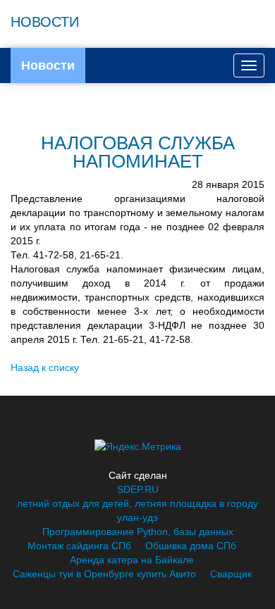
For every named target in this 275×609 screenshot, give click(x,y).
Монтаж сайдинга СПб (79, 545)
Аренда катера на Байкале (132, 559)
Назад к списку (45, 367)
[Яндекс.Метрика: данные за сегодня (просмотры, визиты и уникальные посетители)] (137, 446)
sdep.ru (138, 489)
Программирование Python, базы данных (137, 531)
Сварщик (231, 573)
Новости (48, 65)
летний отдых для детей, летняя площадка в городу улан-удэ (137, 510)
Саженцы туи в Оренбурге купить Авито (104, 573)
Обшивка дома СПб (190, 545)
